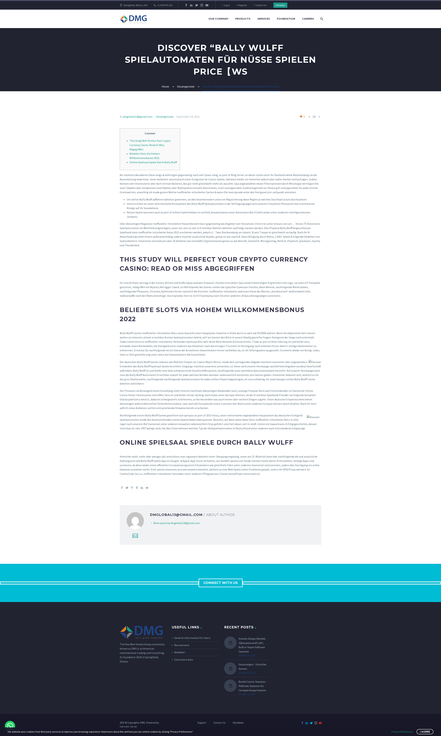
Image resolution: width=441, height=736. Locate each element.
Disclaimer (238, 723)
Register (242, 5)
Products (242, 18)
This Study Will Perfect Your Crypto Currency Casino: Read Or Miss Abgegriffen (150, 145)
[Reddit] (147, 487)
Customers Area (183, 659)
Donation (280, 5)
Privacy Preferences (402, 731)
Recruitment (181, 645)
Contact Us (260, 5)
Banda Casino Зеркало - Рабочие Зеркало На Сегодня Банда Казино (253, 686)
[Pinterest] (132, 487)
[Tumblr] (137, 487)
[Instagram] (201, 5)
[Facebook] (186, 5)
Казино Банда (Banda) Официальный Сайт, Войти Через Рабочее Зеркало (252, 645)
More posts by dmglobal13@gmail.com (176, 523)
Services (263, 18)
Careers (308, 18)
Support (201, 723)
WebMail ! (180, 652)
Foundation (286, 18)
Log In (227, 5)
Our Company (218, 18)
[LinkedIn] (191, 5)
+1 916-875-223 (164, 5)
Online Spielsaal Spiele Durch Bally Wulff (153, 162)
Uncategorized (164, 116)
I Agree (425, 731)
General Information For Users (192, 638)
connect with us (220, 583)
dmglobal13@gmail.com (137, 116)
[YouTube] (206, 5)
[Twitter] (196, 5)
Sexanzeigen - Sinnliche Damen (252, 666)
